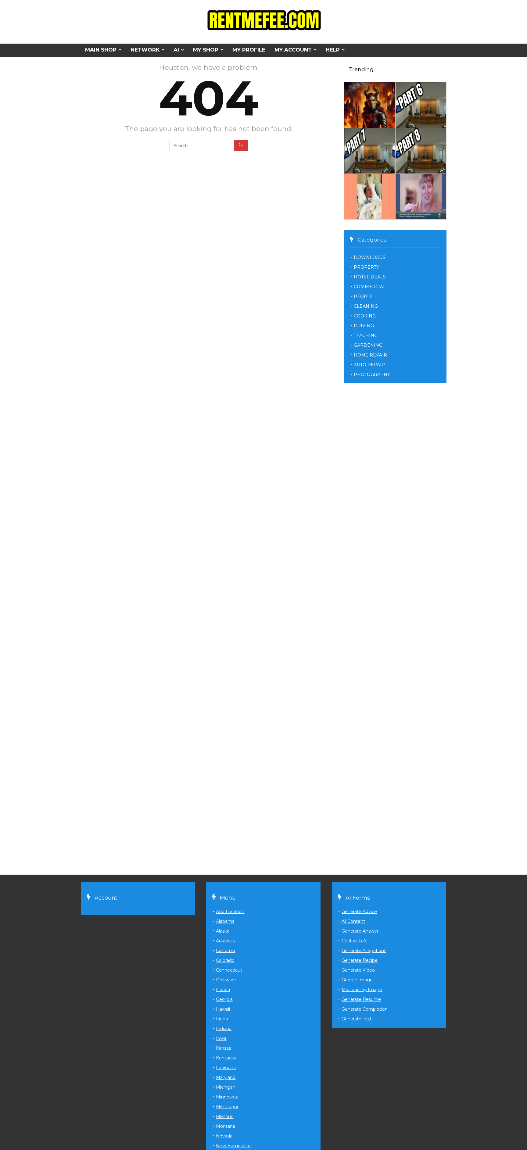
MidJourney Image (362, 989)
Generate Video (358, 970)
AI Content (353, 921)
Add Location (230, 911)
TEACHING (366, 335)
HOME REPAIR (370, 355)
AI (176, 50)
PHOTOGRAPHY (372, 374)
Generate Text (356, 1019)
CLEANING (366, 306)
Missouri (224, 1116)
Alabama (225, 921)
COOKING (365, 316)
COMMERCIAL (370, 286)
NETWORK (145, 50)
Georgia (224, 999)
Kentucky (226, 1058)
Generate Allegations (364, 950)
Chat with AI (355, 941)
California (225, 950)
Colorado (225, 960)
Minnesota (227, 1097)
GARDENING (368, 345)
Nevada (224, 1136)
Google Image (357, 980)
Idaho (222, 1019)
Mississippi (227, 1106)
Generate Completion (365, 1009)
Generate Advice (359, 911)
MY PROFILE (248, 50)
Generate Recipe (360, 960)
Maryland (225, 1077)
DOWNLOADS (369, 257)
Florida (223, 989)
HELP (333, 50)
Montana (225, 1126)
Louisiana (226, 1067)
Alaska (222, 931)
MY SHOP (205, 50)
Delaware (226, 980)
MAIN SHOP (101, 50)
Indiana (223, 1028)
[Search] (241, 145)
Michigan (225, 1087)
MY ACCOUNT (293, 50)
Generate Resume (361, 999)
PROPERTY (366, 267)
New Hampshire (233, 1145)
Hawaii (223, 1009)
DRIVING (364, 325)
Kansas (223, 1048)
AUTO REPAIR (369, 364)
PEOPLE (363, 296)
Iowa (221, 1038)
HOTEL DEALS (370, 277)
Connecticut (229, 970)
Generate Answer (360, 931)
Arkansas (225, 941)
